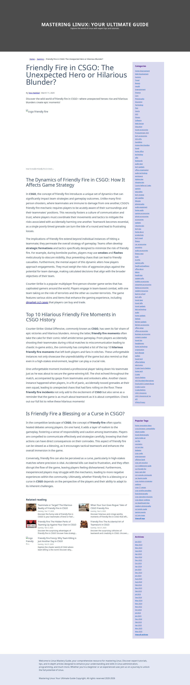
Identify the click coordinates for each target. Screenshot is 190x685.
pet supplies (139, 198)
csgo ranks (139, 453)
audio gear (139, 164)
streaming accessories (143, 285)
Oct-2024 (138, 610)
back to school (140, 294)
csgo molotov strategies (143, 481)
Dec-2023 (138, 573)
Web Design (139, 123)
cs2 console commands (143, 475)
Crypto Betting (140, 390)
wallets (137, 356)
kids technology (140, 309)
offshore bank (140, 460)
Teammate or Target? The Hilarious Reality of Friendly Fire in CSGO (55, 507)
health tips (139, 275)
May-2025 (138, 631)
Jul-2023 (138, 594)
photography (139, 204)
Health (137, 86)
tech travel (139, 238)
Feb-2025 (138, 622)
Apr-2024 (138, 566)
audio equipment (141, 207)
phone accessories (142, 216)
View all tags (140, 518)
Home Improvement (142, 71)
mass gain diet (140, 472)
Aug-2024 (138, 582)
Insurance (138, 102)
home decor (139, 232)
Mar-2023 (138, 548)
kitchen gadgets (140, 322)
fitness (137, 241)
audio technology (141, 173)
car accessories (140, 244)
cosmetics (138, 444)
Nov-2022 (138, 607)
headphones (139, 343)
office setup (139, 328)
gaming (137, 189)
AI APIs (137, 260)
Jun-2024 (138, 569)
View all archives (141, 635)
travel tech (139, 359)
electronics (139, 365)
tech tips (138, 229)
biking (137, 272)
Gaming (40, 59)
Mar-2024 (138, 604)
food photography (141, 494)
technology (139, 154)
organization (139, 350)
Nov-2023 (138, 588)
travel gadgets (140, 306)
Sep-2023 (138, 551)
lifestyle (138, 201)
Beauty (137, 83)
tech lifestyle (139, 353)
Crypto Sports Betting (142, 368)
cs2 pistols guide (141, 509)
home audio (139, 210)
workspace (139, 176)
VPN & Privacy (140, 402)
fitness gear (139, 254)
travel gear (139, 300)
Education (138, 127)
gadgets (138, 223)
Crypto (137, 374)
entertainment (140, 456)
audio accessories (141, 250)
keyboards (139, 161)
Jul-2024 (138, 613)
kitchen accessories (142, 325)
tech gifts (138, 297)
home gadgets (140, 315)
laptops (137, 319)
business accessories (142, 334)
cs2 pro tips (139, 447)
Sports (137, 111)
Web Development (141, 74)
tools (137, 257)
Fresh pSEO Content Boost (144, 384)
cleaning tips (139, 226)
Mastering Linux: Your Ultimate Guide (95, 24)
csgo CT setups (140, 487)
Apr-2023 (138, 554)
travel (137, 148)
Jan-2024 (138, 576)
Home (32, 59)
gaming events (140, 512)
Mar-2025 (138, 628)
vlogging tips (139, 182)
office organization (142, 170)
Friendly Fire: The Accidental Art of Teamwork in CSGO (107, 523)
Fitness (137, 117)
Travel (137, 80)
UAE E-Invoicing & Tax (143, 396)
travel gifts (139, 303)
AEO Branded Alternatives (144, 381)
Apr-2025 (138, 625)
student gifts (139, 278)
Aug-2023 (138, 579)
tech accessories (141, 136)
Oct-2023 (138, 563)
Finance (138, 92)
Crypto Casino (140, 387)
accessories (139, 219)
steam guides (140, 432)
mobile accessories (142, 281)
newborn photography (143, 506)
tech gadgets (139, 167)
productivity (139, 235)
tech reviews (139, 195)
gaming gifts (139, 263)
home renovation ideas (143, 425)
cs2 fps (137, 441)
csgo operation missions (144, 497)
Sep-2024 (138, 597)
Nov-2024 (138, 557)
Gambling (138, 142)
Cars (136, 96)
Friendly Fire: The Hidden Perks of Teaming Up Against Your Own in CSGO (57, 523)
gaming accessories (142, 213)
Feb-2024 (138, 585)
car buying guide (141, 478)
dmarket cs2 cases (37, 302)
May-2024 (138, 600)
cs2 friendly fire (140, 469)
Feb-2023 (138, 591)
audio (137, 312)
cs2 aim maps (140, 515)
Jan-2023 (138, 616)
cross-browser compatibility (145, 429)
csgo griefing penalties (143, 490)
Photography (139, 99)
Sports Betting (140, 377)
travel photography (142, 435)
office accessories (141, 331)
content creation (141, 337)
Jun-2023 (138, 542)
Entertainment (140, 89)
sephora (138, 484)
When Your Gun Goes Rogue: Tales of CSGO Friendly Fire (109, 507)
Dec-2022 (138, 560)
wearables (139, 192)
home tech (139, 371)
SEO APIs (138, 139)
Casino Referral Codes (143, 185)
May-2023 (138, 545)
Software (138, 120)
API (136, 399)
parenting (138, 247)
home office (139, 151)
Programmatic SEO (142, 133)
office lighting (140, 362)
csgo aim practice (141, 463)
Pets (136, 108)
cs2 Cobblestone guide (143, 466)
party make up (140, 438)
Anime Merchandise (142, 145)
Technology (139, 105)
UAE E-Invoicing (140, 393)
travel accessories (141, 130)
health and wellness (142, 266)
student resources (141, 291)
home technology (141, 346)
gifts (136, 158)
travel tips (138, 340)
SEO (136, 114)
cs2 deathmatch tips (142, 503)
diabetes (138, 450)
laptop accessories (142, 288)
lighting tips (139, 179)
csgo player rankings (142, 500)
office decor (139, 269)
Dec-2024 (138, 619)
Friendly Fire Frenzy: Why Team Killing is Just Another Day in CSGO (57, 540)
